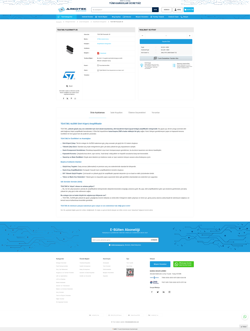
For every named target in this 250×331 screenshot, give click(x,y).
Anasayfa (59, 22)
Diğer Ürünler (60, 299)
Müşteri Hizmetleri (142, 17)
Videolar (128, 17)
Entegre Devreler (70, 21)
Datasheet (103, 53)
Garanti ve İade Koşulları (87, 272)
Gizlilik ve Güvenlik (85, 276)
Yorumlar (156, 112)
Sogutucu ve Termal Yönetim (65, 272)
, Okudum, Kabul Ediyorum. (126, 245)
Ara (155, 10)
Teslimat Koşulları (85, 263)
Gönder (154, 240)
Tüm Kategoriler (66, 17)
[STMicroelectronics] (69, 75)
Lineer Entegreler (84, 21)
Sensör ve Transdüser (63, 285)
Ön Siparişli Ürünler (62, 302)
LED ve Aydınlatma (61, 276)
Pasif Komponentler (62, 266)
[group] (69, 49)
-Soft (114, 329)
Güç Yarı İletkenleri (62, 269)
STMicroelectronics (103, 39)
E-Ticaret (119, 329)
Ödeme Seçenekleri (137, 112)
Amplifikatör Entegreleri (99, 21)
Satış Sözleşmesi (85, 269)
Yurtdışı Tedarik (158, 17)
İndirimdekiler (107, 269)
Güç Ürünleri (60, 292)
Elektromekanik (60, 282)
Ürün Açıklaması (97, 112)
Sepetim (105, 276)
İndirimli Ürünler (87, 17)
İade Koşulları (117, 112)
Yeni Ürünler (107, 266)
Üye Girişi (129, 266)
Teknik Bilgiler (102, 17)
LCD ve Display (60, 279)
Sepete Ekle (166, 41)
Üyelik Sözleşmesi (85, 266)
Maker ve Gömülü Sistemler (64, 289)
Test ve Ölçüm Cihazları (63, 295)
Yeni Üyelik (129, 263)
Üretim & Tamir (173, 17)
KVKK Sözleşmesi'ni (117, 245)
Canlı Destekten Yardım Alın (168, 58)
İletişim (185, 17)
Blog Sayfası (116, 17)
